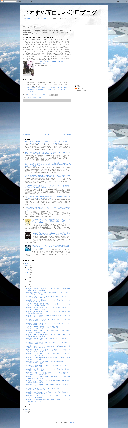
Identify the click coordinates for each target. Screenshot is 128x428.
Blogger (72, 422)
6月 (28, 281)
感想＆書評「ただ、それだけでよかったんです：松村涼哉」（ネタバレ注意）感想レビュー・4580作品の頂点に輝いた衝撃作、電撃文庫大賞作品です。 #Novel (51, 247)
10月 (28, 272)
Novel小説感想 (32, 97)
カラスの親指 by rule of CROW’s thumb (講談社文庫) (49, 61)
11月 (28, 270)
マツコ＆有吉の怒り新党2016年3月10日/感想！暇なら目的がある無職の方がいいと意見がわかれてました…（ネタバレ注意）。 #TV (47, 197)
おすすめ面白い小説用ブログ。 (63, 13)
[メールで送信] (50, 95)
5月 (28, 284)
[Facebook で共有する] (56, 95)
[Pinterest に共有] (57, 95)
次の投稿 (26, 134)
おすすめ (38, 97)
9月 (28, 274)
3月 (28, 404)
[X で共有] (54, 95)
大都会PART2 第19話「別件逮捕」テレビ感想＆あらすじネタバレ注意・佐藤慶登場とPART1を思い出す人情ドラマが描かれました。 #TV (47, 186)
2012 (26, 412)
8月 (28, 277)
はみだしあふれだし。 (83, 88)
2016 (26, 265)
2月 (28, 406)
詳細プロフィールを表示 (82, 90)
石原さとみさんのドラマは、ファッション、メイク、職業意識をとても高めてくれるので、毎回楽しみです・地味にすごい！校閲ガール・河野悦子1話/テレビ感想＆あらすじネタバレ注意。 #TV (48, 164)
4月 (28, 286)
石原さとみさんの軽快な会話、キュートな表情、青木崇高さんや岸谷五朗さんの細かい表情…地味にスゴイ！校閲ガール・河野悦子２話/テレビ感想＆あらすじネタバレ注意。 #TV (47, 209)
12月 (28, 267)
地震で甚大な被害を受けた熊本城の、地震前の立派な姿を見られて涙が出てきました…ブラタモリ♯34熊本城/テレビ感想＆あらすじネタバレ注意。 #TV (47, 142)
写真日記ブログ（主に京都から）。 (38, 19)
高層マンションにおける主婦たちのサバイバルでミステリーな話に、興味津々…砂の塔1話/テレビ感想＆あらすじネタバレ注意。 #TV (47, 153)
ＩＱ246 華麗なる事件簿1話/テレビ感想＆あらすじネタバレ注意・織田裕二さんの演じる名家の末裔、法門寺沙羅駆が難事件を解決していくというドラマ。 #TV (47, 176)
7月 (28, 279)
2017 (26, 263)
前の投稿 (67, 134)
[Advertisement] (47, 118)
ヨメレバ (42, 63)
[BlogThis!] (52, 95)
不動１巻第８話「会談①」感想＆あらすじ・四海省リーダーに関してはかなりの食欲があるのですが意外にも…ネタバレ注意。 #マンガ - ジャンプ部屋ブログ (47, 89)
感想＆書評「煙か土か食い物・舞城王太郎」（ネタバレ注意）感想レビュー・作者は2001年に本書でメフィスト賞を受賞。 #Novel (51, 233)
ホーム (47, 134)
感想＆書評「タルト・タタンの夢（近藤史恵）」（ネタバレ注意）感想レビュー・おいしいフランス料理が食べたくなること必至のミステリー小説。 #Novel (51, 221)
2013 (26, 409)
